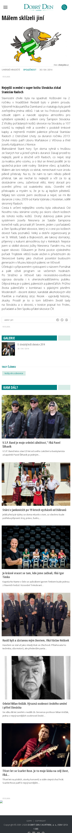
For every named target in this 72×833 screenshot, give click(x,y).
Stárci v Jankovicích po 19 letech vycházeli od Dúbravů (34, 510)
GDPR (29, 821)
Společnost (29, 69)
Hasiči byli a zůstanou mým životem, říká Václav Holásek (36, 640)
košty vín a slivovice (14, 373)
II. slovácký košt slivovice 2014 (31, 344)
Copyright (40, 821)
